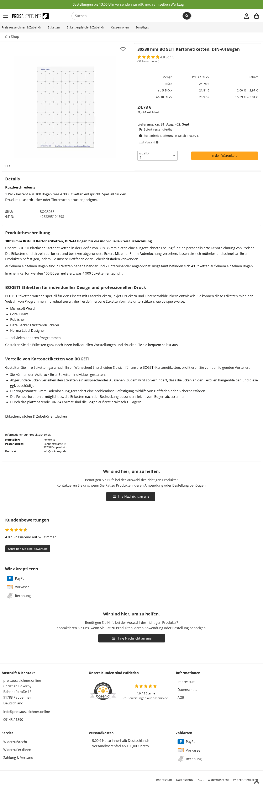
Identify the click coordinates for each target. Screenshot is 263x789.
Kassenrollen (120, 27)
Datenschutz (188, 689)
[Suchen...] (187, 16)
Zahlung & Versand (18, 757)
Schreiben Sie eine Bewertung (28, 548)
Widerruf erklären (17, 749)
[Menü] (6, 16)
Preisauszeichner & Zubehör (21, 27)
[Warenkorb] (256, 16)
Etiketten (54, 27)
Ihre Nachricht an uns (133, 496)
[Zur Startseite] (30, 16)
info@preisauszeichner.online (26, 711)
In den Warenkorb (224, 155)
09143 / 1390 (13, 719)
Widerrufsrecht (15, 742)
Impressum (186, 681)
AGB (181, 697)
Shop (15, 36)
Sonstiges (142, 27)
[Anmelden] (246, 16)
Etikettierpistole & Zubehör (85, 27)
